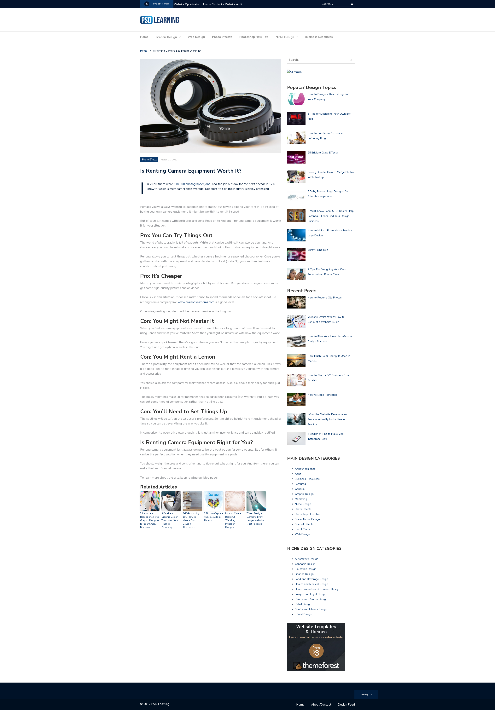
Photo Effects (222, 37)
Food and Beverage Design (311, 579)
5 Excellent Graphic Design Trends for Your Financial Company (169, 520)
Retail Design (303, 604)
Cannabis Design (305, 564)
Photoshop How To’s (254, 37)
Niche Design (285, 37)
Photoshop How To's (308, 514)
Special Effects (304, 524)
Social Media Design (307, 519)
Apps (298, 474)
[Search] (352, 4)
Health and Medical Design (311, 584)
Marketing (301, 499)
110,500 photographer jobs (192, 184)
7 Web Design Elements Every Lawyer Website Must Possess (255, 518)
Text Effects (302, 529)
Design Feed (346, 705)
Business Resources (319, 37)
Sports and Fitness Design (311, 609)
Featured (300, 484)
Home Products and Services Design (317, 589)
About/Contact (321, 705)
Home (144, 37)
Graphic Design (166, 37)
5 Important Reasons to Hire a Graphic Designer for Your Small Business (150, 520)
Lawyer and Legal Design (310, 594)
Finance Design (304, 574)
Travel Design (303, 614)
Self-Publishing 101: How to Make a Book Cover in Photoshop (191, 520)
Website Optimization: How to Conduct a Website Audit (208, 4)
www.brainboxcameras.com (196, 302)
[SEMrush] (294, 72)
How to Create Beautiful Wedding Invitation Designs (233, 520)
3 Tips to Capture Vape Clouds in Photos (213, 517)
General (300, 489)
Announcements (305, 469)
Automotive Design (306, 559)
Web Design (196, 37)
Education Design (305, 569)
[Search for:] (333, 4)
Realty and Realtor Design (311, 599)
